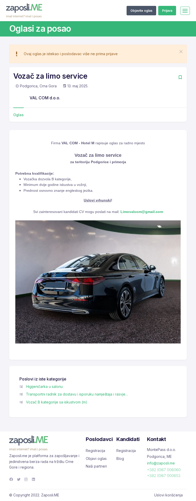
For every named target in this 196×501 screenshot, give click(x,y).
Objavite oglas (141, 11)
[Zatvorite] (181, 51)
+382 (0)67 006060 (164, 470)
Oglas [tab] (18, 115)
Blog (120, 458)
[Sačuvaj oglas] (180, 78)
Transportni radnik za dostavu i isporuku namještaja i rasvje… (77, 394)
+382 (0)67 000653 (163, 475)
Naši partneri (96, 466)
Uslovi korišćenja (168, 495)
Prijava (167, 11)
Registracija (95, 450)
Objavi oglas (96, 458)
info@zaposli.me (161, 463)
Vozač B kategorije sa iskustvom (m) (56, 402)
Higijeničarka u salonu (44, 386)
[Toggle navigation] (185, 11)
